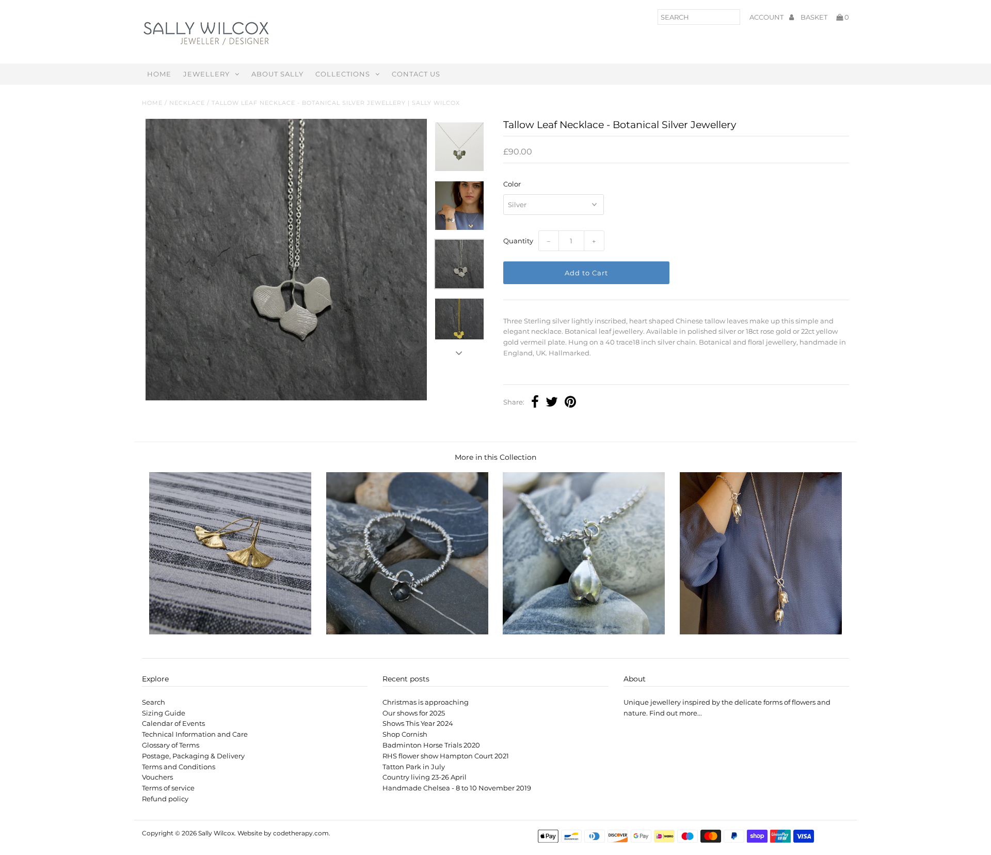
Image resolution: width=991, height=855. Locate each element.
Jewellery (206, 74)
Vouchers (157, 777)
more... (690, 713)
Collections (342, 74)
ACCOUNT (767, 17)
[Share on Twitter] (552, 403)
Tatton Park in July (413, 767)
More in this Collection (495, 457)
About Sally (277, 74)
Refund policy (165, 799)
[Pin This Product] (570, 403)
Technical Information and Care (195, 734)
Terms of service (168, 788)
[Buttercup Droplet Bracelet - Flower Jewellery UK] (407, 632)
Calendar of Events (173, 723)
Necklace (187, 102)
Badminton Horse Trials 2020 (431, 745)
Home (159, 74)
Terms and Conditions (178, 767)
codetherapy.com (301, 833)
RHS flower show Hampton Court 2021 (445, 756)
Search (153, 702)
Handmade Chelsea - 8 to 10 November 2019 (456, 788)
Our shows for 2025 (413, 713)
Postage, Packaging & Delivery (193, 756)
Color (512, 184)
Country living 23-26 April (424, 777)
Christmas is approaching (425, 702)
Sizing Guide (163, 713)
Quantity (518, 241)
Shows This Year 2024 (417, 723)
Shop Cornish (404, 734)
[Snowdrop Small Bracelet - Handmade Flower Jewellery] (584, 632)
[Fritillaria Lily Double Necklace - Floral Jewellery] (761, 632)
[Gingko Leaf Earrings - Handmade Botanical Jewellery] (230, 632)
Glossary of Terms (170, 745)
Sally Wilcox (216, 833)
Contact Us (416, 74)
